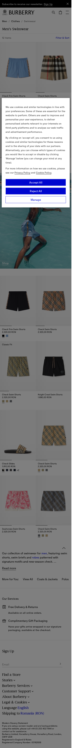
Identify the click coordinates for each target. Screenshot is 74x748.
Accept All (35, 182)
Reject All (36, 191)
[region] (36, 152)
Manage (36, 200)
